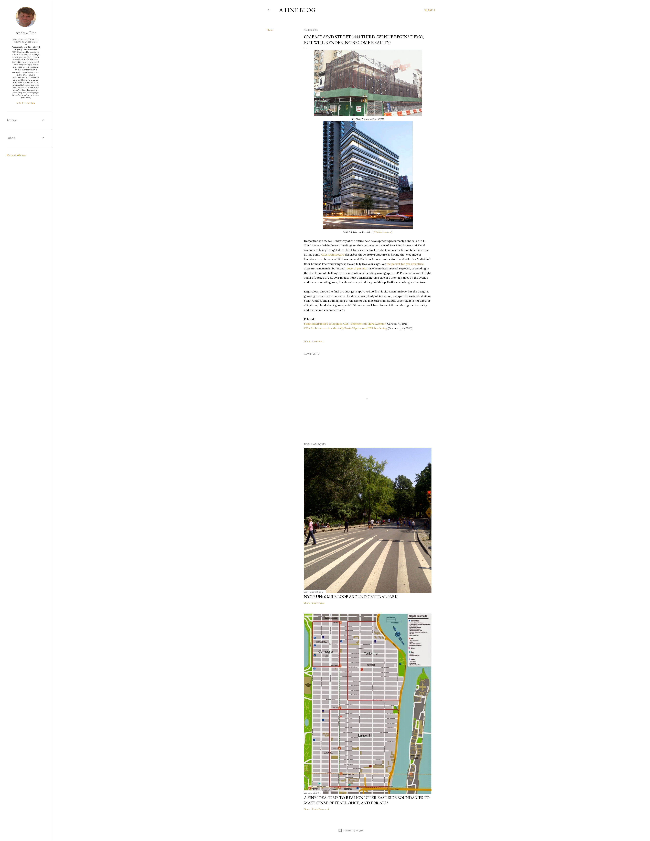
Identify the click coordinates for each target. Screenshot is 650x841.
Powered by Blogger (354, 830)
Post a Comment (320, 809)
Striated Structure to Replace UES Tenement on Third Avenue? (345, 323)
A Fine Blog (297, 10)
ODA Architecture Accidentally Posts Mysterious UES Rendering (345, 328)
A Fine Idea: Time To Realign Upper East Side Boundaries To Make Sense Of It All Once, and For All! (367, 800)
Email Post (317, 341)
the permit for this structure (405, 264)
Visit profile (26, 102)
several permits (357, 268)
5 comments (318, 603)
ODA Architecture (382, 232)
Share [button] (270, 30)
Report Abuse (16, 155)
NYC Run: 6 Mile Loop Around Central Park (351, 596)
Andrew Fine (26, 32)
